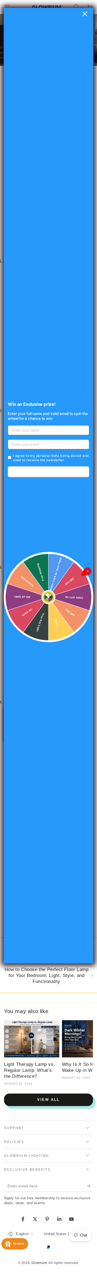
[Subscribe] (90, 1186)
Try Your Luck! (48, 472)
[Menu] (7, 7)
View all (48, 1100)
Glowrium (39, 1263)
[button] (76, 7)
